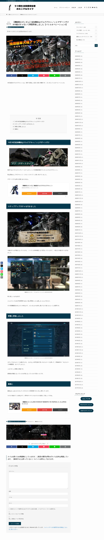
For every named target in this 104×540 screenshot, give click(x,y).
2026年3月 (78, 72)
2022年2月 (78, 226)
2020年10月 (79, 277)
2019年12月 (79, 309)
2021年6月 (78, 252)
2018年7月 (78, 362)
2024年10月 (79, 125)
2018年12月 (79, 347)
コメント (11, 471)
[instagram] (89, 7)
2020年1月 (78, 305)
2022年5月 (78, 217)
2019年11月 (79, 312)
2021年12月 (79, 233)
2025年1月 (78, 116)
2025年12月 (79, 81)
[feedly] (94, 7)
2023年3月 (78, 185)
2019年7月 (78, 324)
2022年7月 (78, 211)
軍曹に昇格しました (20, 126)
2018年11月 (79, 350)
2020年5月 (78, 293)
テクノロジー (81, 27)
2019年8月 (78, 321)
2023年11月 (79, 160)
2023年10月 (79, 163)
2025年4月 (78, 106)
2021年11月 (79, 236)
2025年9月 (78, 91)
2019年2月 (78, 340)
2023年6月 (78, 176)
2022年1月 (78, 230)
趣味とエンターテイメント (84, 36)
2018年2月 (78, 375)
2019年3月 (78, 337)
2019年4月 (78, 334)
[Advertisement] (38, 99)
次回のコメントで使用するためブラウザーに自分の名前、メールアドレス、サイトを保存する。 (33, 508)
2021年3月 (78, 261)
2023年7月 (78, 173)
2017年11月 (79, 384)
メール (10, 497)
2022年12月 (79, 195)
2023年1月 (78, 192)
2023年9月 (78, 166)
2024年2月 (78, 151)
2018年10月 (79, 353)
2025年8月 (78, 94)
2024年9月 (78, 129)
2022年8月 (78, 208)
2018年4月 (78, 372)
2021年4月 (78, 258)
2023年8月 (78, 170)
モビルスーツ (31, 421)
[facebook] (85, 7)
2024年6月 (78, 138)
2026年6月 (78, 62)
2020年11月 (79, 274)
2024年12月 (79, 119)
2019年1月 (78, 343)
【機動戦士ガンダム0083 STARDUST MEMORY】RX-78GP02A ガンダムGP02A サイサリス (44, 403)
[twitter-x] (87, 7)
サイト (10, 503)
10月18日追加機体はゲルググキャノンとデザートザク (29, 121)
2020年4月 (78, 296)
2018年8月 (78, 359)
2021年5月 (78, 255)
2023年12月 (79, 157)
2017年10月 (79, 388)
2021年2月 (78, 264)
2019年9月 (78, 318)
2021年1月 (78, 268)
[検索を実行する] (96, 45)
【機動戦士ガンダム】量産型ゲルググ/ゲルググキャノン (37, 185)
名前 (10, 491)
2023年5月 (78, 179)
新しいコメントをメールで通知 (16, 514)
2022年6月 (78, 214)
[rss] (96, 7)
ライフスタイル (82, 33)
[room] (91, 7)
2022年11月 (79, 198)
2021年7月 (78, 249)
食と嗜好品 (80, 39)
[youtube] (92, 7)
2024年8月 (78, 132)
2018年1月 (78, 378)
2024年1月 (78, 154)
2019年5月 (78, 331)
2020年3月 (78, 299)
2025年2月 (78, 113)
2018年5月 (78, 369)
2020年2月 (78, 302)
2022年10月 (79, 201)
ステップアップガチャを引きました (24, 124)
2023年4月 (78, 182)
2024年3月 (78, 147)
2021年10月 (79, 239)
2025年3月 (78, 110)
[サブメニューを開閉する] (96, 27)
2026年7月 (78, 59)
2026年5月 (78, 65)
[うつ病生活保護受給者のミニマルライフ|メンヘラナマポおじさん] (21, 7)
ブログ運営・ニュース (83, 30)
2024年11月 (79, 122)
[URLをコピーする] (65, 75)
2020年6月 (78, 290)
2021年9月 (78, 242)
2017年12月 (79, 381)
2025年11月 (79, 84)
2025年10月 (79, 87)
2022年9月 (78, 204)
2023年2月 (78, 189)
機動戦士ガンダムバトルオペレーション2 (16, 27)
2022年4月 (78, 220)
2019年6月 (78, 328)
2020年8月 (78, 283)
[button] (11, 75)
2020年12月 (79, 271)
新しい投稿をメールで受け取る (16, 518)
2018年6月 (78, 365)
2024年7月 (78, 135)
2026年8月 (78, 56)
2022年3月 (78, 223)
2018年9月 (78, 356)
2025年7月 (78, 97)
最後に (17, 129)
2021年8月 (78, 245)
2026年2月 (78, 75)
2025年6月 (78, 100)
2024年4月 (78, 144)
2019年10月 (79, 315)
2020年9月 (78, 280)
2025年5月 (78, 103)
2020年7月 (78, 287)
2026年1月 (78, 78)
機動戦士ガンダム (38, 421)
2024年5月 (78, 141)
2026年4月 (78, 69)
